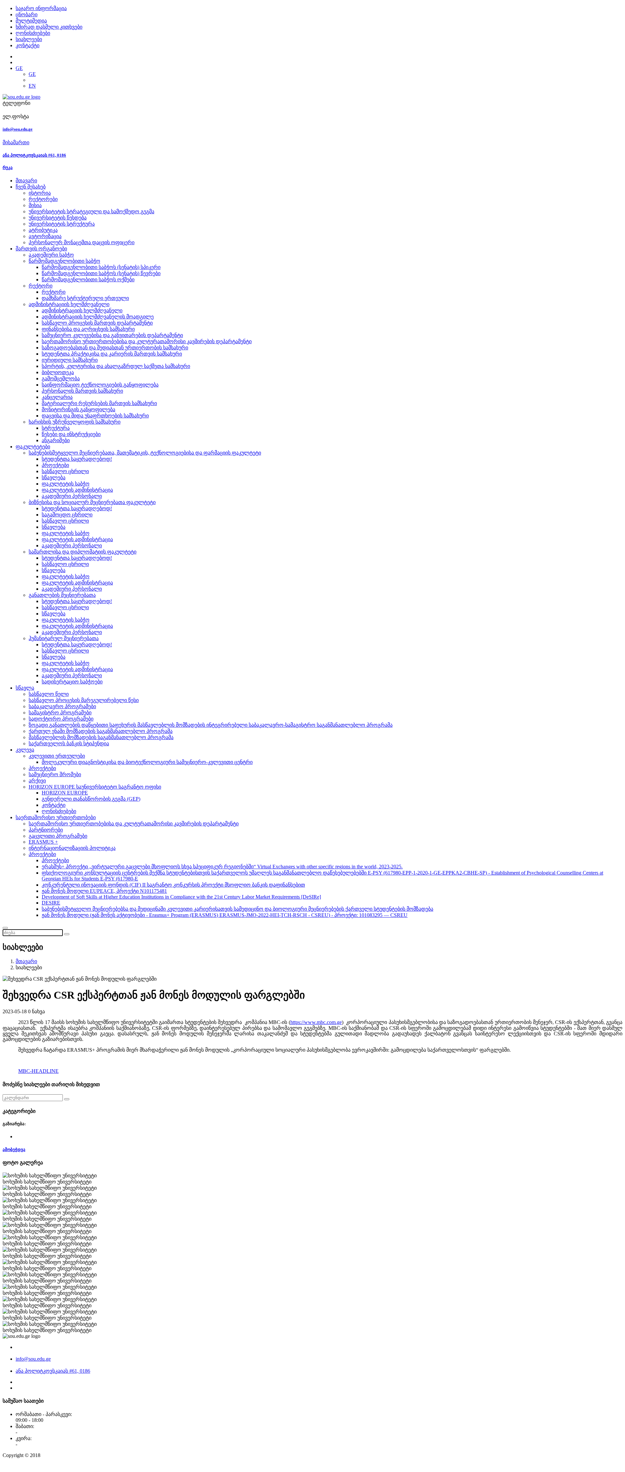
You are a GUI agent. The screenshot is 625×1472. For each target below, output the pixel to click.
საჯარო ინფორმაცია (41, 8)
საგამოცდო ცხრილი (67, 514)
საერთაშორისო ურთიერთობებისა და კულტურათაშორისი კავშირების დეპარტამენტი (147, 341)
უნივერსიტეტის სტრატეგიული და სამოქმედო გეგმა (91, 211)
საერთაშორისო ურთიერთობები (56, 817)
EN (32, 86)
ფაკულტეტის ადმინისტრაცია (77, 490)
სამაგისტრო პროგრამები (60, 712)
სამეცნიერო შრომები (55, 774)
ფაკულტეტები (33, 446)
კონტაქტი (27, 45)
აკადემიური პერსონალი (72, 496)
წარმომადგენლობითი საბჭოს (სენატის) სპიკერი (101, 267)
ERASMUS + (43, 842)
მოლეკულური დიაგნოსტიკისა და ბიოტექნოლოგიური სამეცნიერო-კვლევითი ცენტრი (147, 762)
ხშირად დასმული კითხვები (49, 27)
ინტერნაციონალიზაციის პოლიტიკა (72, 848)
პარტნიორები (46, 830)
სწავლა (25, 688)
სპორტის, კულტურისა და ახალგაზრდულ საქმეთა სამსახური (116, 366)
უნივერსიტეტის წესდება (58, 217)
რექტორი (40, 285)
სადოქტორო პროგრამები (61, 719)
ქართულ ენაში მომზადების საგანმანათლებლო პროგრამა (101, 731)
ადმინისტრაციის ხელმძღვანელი (69, 304)
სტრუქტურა (56, 428)
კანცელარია (57, 397)
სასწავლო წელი (49, 694)
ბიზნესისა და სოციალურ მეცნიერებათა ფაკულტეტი (92, 502)
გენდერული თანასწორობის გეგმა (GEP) (91, 799)
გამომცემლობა (61, 378)
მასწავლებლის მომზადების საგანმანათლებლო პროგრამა (101, 737)
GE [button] (19, 68)
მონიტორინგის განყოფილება (78, 409)
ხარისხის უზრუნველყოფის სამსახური (74, 422)
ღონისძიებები (33, 33)
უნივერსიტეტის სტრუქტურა (62, 224)
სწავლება (53, 477)
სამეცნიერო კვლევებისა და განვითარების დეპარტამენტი (112, 335)
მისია (35, 205)
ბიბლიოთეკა (58, 372)
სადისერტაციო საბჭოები (72, 681)
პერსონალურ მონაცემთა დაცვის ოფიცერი (81, 242)
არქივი (37, 780)
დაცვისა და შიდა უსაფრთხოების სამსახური (95, 415)
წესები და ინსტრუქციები (71, 434)
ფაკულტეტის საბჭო (66, 483)
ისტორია (40, 193)
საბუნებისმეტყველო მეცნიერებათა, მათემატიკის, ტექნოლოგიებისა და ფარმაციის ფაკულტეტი (145, 453)
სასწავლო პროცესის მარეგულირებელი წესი (84, 700)
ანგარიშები (56, 440)
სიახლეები (29, 39)
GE (32, 74)
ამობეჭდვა (14, 1149)
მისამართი (16, 142)
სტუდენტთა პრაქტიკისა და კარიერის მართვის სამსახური (112, 354)
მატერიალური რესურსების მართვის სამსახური (99, 403)
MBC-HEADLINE (38, 1071)
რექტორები (43, 199)
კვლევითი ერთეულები (57, 756)
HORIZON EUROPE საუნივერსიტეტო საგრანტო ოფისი (95, 787)
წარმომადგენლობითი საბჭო (64, 261)
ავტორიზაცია (45, 236)
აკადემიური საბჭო (51, 255)
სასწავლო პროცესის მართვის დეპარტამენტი (97, 323)
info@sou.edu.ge (18, 129)
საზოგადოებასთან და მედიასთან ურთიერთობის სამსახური (115, 347)
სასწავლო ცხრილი (65, 471)
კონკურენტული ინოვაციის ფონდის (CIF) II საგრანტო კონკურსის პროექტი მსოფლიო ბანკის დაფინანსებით (173, 885)
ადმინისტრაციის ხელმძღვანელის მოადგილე (98, 316)
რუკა (8, 167)
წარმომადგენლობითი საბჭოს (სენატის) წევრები (101, 273)
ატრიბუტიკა (43, 230)
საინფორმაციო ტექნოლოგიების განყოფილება (100, 384)
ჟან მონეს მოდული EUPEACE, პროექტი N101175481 (104, 891)
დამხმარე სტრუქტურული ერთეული (85, 298)
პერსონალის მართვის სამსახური (82, 391)
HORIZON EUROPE (65, 792)
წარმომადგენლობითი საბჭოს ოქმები (88, 279)
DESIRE (51, 902)
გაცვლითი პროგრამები (58, 836)
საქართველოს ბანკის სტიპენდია (69, 743)
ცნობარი (26, 14)
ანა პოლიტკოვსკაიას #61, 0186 (34, 155)
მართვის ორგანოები (41, 248)
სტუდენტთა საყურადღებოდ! (77, 459)
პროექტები (55, 465)
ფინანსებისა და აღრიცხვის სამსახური (88, 329)
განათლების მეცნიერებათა (62, 595)
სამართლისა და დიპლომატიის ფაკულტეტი (82, 551)
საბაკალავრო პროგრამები (62, 706)
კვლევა (25, 749)
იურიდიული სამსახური (70, 360)
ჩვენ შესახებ (31, 186)
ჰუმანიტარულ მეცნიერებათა (64, 638)
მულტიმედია (31, 20)
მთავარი (26, 180)
